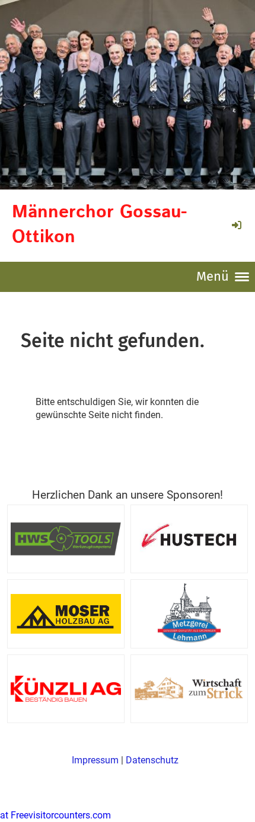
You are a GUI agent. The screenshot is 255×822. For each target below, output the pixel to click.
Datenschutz (152, 760)
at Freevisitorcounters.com (55, 815)
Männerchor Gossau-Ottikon (99, 225)
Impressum (95, 760)
